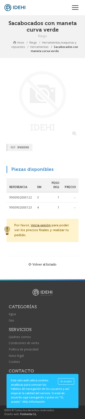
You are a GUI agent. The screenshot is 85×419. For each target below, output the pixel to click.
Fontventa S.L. (28, 414)
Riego (33, 42)
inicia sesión (41, 225)
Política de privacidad (23, 349)
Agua (12, 314)
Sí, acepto (66, 381)
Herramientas (39, 47)
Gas (11, 320)
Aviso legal (16, 355)
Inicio (20, 42)
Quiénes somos (20, 337)
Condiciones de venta (24, 343)
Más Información (34, 402)
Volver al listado (44, 264)
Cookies (14, 362)
